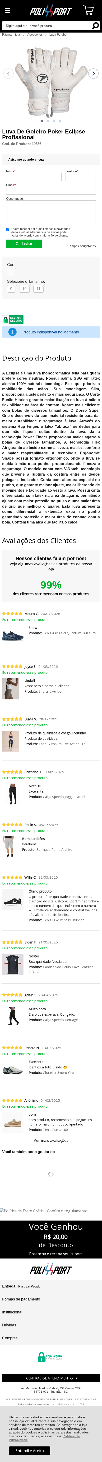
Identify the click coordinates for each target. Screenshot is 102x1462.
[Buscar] (95, 25)
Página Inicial (12, 34)
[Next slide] (93, 73)
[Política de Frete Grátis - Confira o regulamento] (51, 1210)
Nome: (11, 171)
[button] (42, 121)
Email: (11, 185)
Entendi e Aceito (29, 1450)
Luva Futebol (58, 34)
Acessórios (35, 34)
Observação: (15, 198)
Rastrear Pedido (29, 1286)
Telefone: (72, 171)
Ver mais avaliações (51, 1140)
